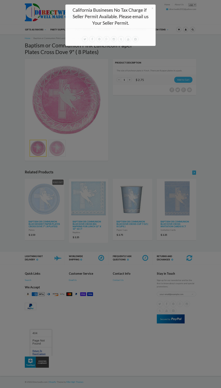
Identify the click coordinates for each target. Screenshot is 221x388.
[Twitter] (85, 39)
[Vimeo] (135, 39)
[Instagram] (114, 39)
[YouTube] (128, 39)
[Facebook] (92, 39)
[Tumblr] (121, 39)
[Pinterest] (99, 39)
